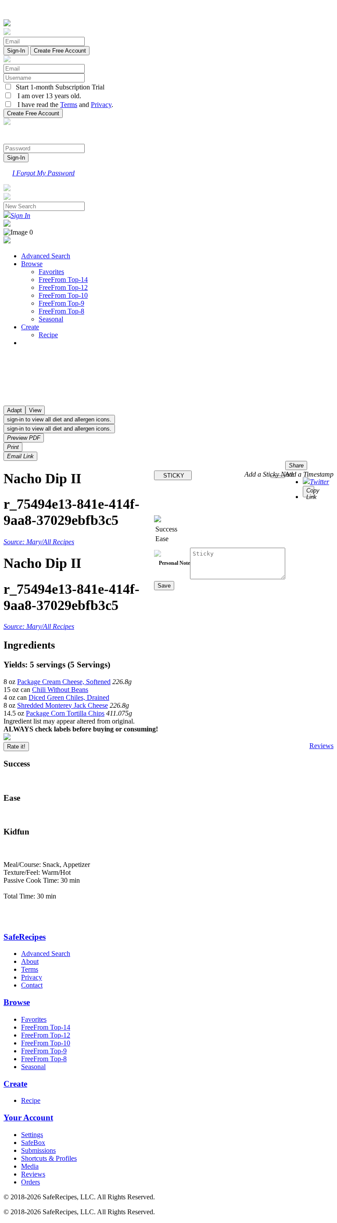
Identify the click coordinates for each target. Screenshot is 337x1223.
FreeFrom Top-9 (61, 303)
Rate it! (16, 746)
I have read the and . (62, 104)
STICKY (172, 475)
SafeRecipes (25, 936)
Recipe (48, 335)
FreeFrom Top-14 (63, 279)
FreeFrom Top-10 (63, 295)
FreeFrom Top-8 (61, 311)
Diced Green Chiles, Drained (69, 697)
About (30, 961)
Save (164, 585)
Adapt (14, 410)
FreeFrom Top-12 (63, 287)
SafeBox (33, 1142)
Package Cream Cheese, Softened (64, 681)
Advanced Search (45, 256)
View (35, 410)
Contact (32, 985)
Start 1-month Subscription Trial (58, 87)
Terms (68, 104)
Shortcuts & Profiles (49, 1158)
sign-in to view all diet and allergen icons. (59, 419)
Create (30, 327)
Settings (32, 1134)
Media (30, 1166)
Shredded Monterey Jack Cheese (62, 705)
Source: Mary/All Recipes (39, 542)
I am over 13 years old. (46, 96)
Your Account (28, 1117)
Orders (30, 1182)
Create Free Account (60, 50)
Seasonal (51, 319)
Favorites (51, 271)
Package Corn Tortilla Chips (65, 713)
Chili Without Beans (60, 689)
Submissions (38, 1150)
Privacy (101, 104)
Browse (32, 263)
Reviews (321, 745)
